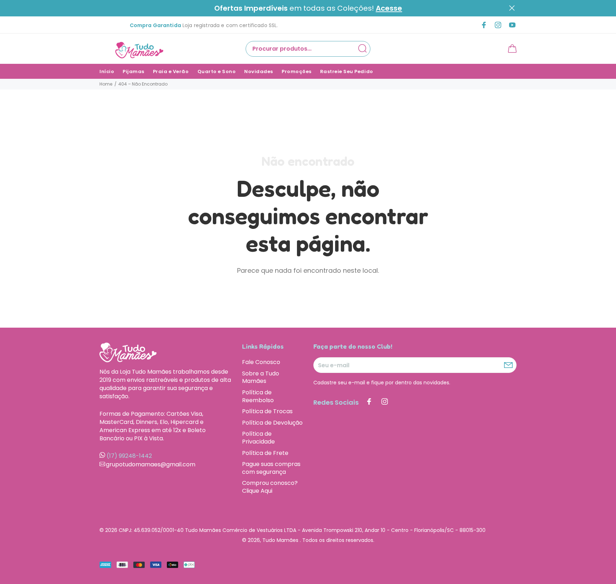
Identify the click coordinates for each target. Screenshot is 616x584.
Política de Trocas (267, 411)
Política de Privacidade (258, 438)
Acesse (389, 8)
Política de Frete (265, 453)
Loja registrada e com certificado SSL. (204, 25)
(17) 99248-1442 (129, 456)
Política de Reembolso (258, 396)
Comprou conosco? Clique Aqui (270, 487)
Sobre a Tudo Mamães (260, 377)
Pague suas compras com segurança (271, 468)
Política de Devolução (272, 423)
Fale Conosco (261, 362)
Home (105, 84)
